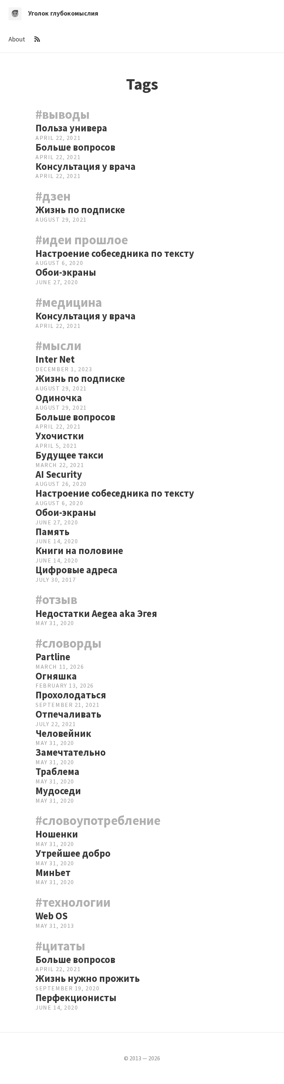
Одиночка (59, 398)
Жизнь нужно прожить (88, 978)
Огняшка (56, 676)
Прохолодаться (71, 695)
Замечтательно (71, 752)
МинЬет (53, 872)
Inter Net (55, 359)
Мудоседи (58, 791)
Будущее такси (70, 455)
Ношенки (57, 834)
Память (53, 532)
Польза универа (71, 128)
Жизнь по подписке (80, 210)
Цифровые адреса (77, 570)
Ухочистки (60, 436)
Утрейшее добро (73, 853)
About (18, 39)
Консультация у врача (86, 166)
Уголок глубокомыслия (63, 13)
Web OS (52, 916)
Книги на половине (79, 550)
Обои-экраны (66, 272)
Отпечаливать (68, 714)
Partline (53, 657)
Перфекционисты (76, 997)
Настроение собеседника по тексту (115, 253)
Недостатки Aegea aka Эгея (96, 613)
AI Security (59, 474)
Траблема (58, 771)
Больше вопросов (75, 147)
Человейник (63, 733)
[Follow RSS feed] (37, 39)
